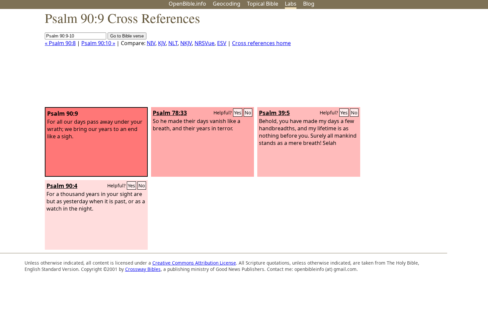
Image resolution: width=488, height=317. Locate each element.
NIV (151, 43)
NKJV (186, 43)
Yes (237, 112)
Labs (290, 3)
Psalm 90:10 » (98, 43)
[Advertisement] (421, 60)
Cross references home (261, 43)
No (248, 112)
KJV (162, 43)
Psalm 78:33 (170, 113)
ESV (221, 43)
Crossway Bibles (143, 269)
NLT (173, 43)
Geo (226, 3)
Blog (308, 3)
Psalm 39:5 (274, 113)
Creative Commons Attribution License (194, 263)
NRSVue (204, 43)
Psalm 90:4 (61, 186)
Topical (262, 3)
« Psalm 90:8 (60, 43)
